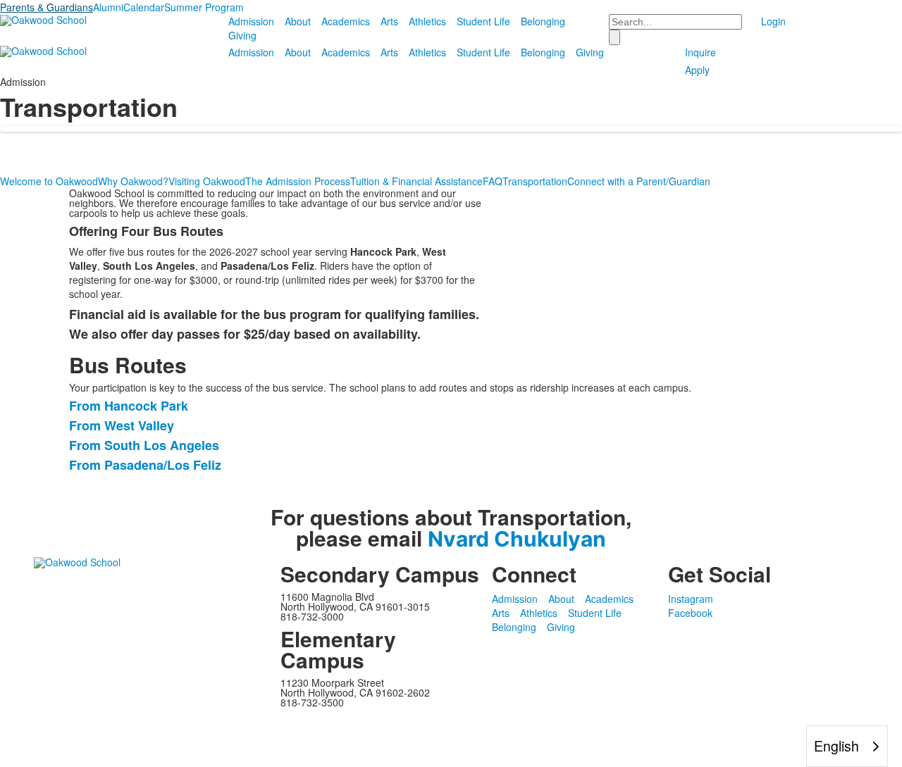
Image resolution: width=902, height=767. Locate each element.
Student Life (483, 21)
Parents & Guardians (46, 7)
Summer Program (204, 7)
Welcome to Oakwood (49, 181)
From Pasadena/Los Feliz (145, 465)
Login (773, 21)
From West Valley (121, 425)
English (836, 746)
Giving (242, 35)
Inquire (700, 52)
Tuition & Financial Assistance (416, 181)
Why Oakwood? (133, 181)
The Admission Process (297, 181)
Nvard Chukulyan (517, 538)
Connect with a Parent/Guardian (638, 181)
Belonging (543, 21)
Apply (697, 70)
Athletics (427, 21)
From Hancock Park (128, 406)
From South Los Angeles (144, 445)
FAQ (492, 181)
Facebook (690, 613)
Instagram (690, 599)
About (298, 21)
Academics (345, 21)
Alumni (108, 7)
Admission (251, 21)
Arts (389, 21)
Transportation (534, 181)
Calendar (143, 7)
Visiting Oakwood (206, 181)
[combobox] (847, 746)
